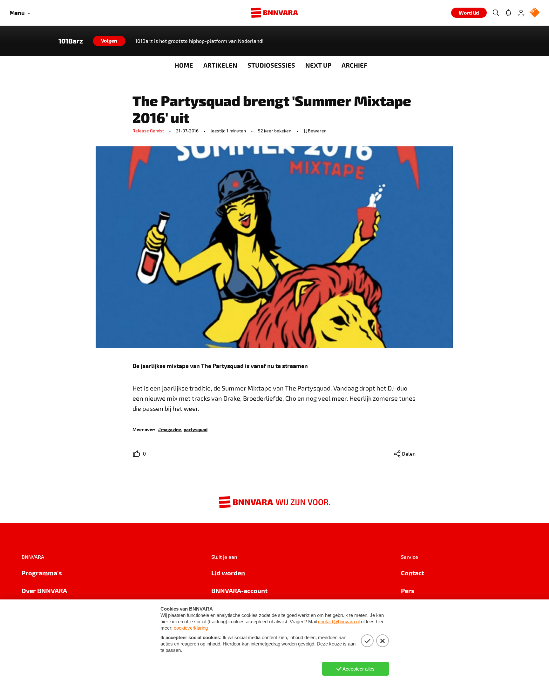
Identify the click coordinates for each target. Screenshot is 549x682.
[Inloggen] (521, 13)
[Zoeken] (495, 13)
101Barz (70, 41)
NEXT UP (318, 65)
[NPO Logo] (534, 13)
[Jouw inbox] (508, 12)
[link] (169, 429)
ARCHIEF (354, 65)
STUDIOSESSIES (271, 65)
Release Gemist (148, 130)
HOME (184, 65)
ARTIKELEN (220, 65)
